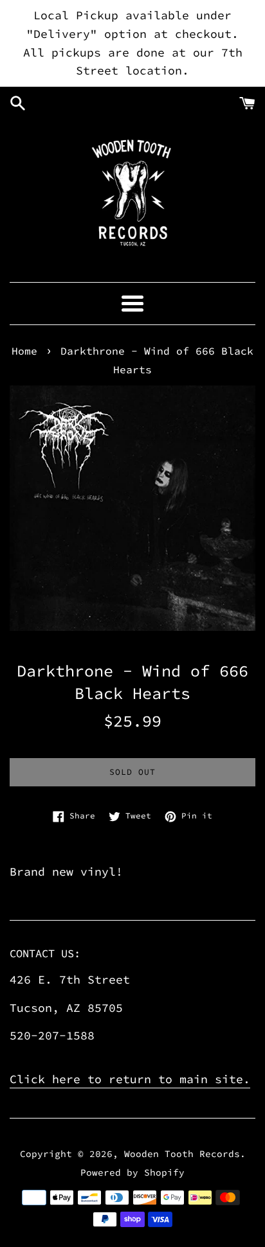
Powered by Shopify (132, 1172)
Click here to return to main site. (130, 1079)
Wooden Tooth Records (182, 1154)
